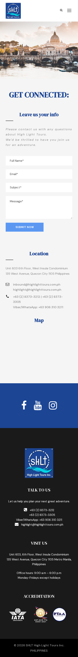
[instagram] (53, 406)
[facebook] (24, 406)
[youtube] (38, 406)
